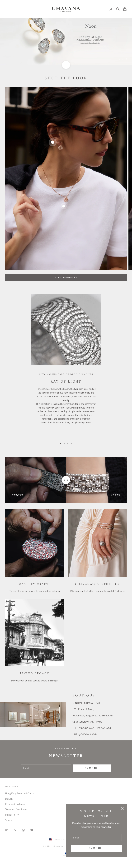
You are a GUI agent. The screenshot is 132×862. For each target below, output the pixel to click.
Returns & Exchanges (15, 804)
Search (8, 820)
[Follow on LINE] (31, 830)
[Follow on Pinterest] (15, 830)
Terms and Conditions (16, 809)
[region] (66, 32)
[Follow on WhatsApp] (23, 830)
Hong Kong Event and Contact (20, 793)
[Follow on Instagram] (6, 830)
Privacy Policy (12, 814)
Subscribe (96, 848)
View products (66, 277)
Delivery (9, 798)
